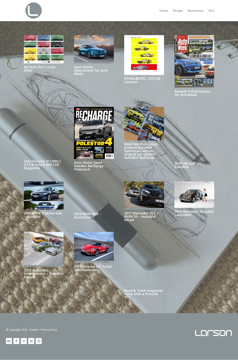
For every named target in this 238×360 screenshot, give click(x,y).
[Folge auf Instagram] (39, 341)
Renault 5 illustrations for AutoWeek (192, 93)
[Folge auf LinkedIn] (31, 341)
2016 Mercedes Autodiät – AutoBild (194, 213)
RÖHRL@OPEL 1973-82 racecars (142, 80)
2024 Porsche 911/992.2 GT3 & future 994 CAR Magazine (42, 164)
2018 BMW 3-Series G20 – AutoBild (43, 215)
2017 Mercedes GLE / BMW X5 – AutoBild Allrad (141, 216)
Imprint (34, 329)
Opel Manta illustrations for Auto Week (91, 70)
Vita (211, 11)
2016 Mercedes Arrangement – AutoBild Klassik (43, 273)
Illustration (196, 11)
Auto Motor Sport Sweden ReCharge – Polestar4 (90, 166)
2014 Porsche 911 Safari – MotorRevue (93, 268)
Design (178, 11)
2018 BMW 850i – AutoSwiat (87, 216)
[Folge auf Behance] (9, 341)
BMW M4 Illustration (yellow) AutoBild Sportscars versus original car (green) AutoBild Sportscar (141, 151)
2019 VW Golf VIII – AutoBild (189, 165)
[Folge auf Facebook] (16, 341)
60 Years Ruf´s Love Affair (39, 69)
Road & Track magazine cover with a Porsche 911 (143, 294)
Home (164, 11)
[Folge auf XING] (24, 341)
